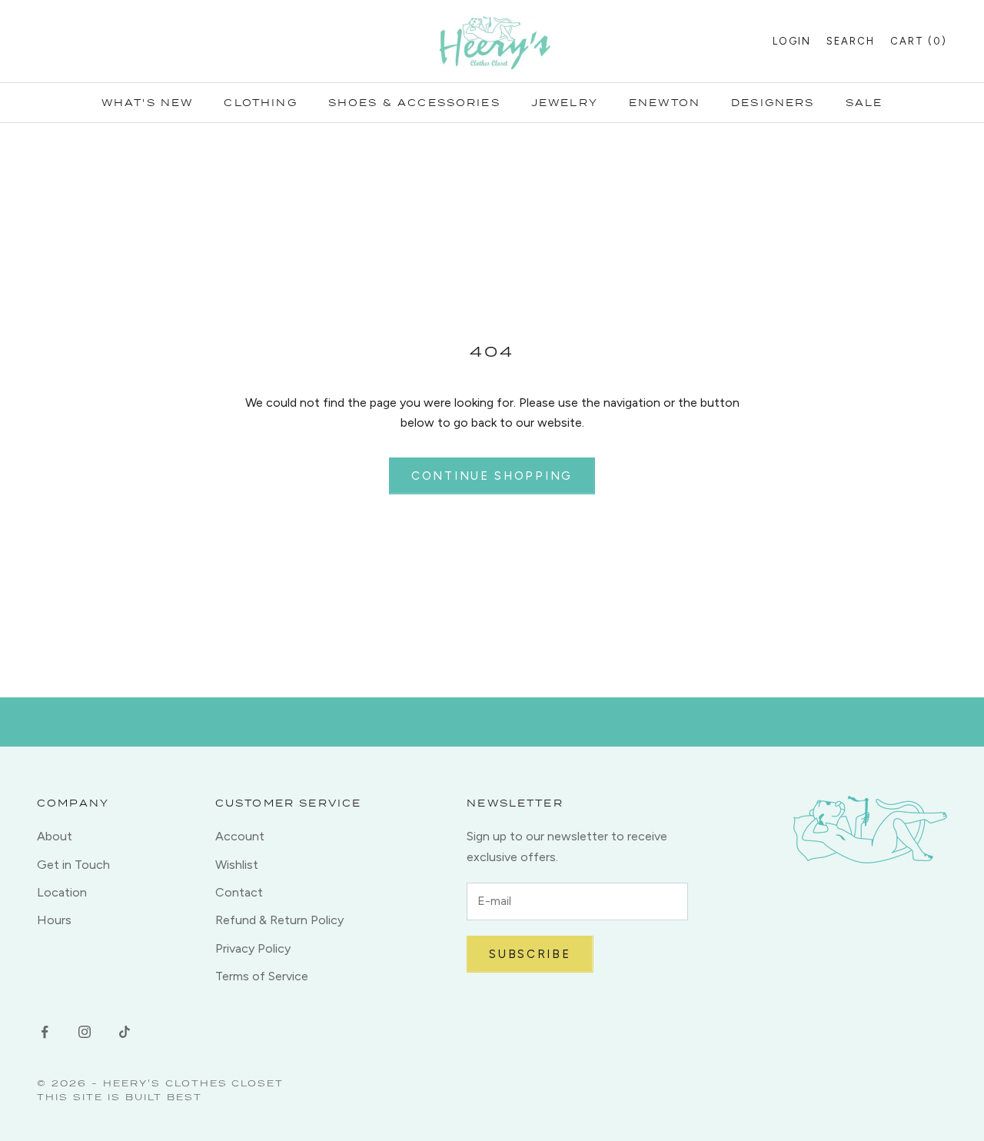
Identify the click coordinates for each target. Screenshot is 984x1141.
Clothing (260, 102)
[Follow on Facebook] (44, 1032)
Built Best (163, 1097)
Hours (54, 920)
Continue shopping (492, 476)
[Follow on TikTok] (124, 1032)
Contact (239, 892)
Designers (772, 102)
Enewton (664, 102)
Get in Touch (73, 864)
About (54, 836)
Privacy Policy (253, 948)
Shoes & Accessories (414, 102)
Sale (864, 102)
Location (62, 892)
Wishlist (236, 864)
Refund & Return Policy (279, 920)
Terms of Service (261, 976)
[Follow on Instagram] (84, 1032)
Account (239, 836)
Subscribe (529, 954)
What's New (147, 102)
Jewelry (564, 102)
